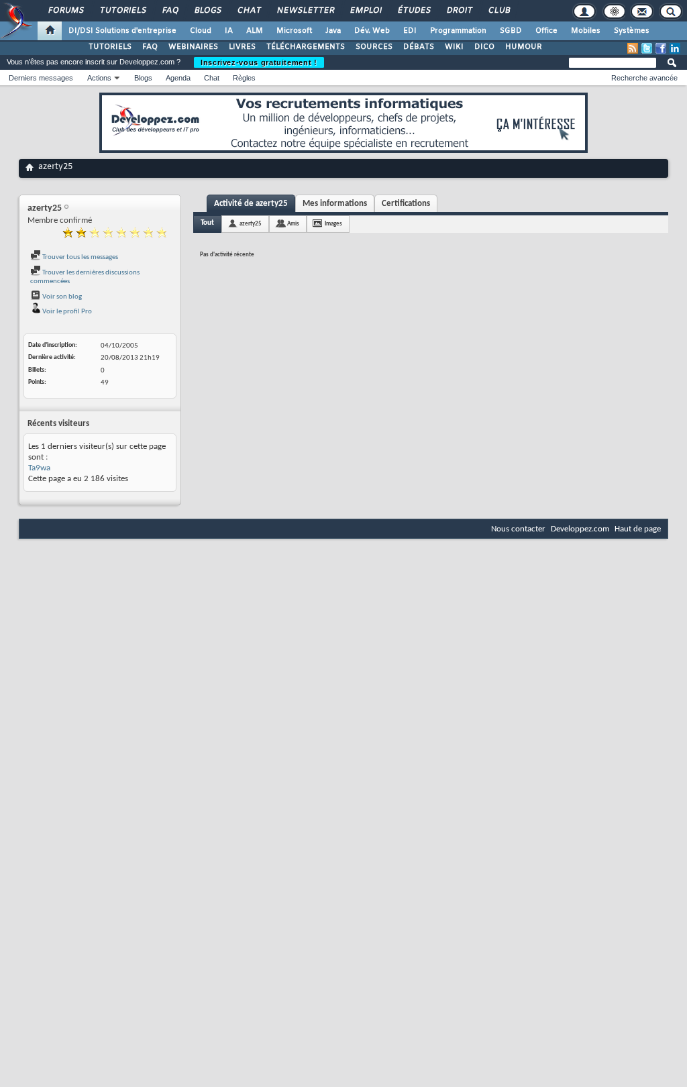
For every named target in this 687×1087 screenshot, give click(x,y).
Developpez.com (580, 529)
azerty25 (251, 224)
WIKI (454, 47)
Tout (207, 223)
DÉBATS (418, 47)
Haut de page (638, 529)
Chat (248, 10)
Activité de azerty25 (251, 203)
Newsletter (305, 10)
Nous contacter (518, 529)
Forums (65, 10)
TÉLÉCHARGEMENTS (305, 47)
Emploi (365, 10)
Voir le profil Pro (66, 311)
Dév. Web (372, 31)
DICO (484, 47)
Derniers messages (41, 78)
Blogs (207, 10)
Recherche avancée (644, 78)
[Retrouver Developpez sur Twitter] (646, 48)
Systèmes (631, 31)
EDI (410, 31)
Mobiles (585, 31)
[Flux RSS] (632, 48)
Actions (99, 78)
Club (498, 10)
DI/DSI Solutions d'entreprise (122, 31)
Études (413, 10)
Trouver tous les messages (79, 257)
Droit (459, 10)
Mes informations (335, 203)
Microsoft (294, 31)
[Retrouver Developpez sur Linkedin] (675, 48)
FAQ (169, 10)
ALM (254, 31)
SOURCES (374, 47)
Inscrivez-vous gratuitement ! (259, 62)
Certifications (406, 203)
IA (229, 31)
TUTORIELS (110, 47)
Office (546, 31)
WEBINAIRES (193, 47)
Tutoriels (122, 10)
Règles (244, 78)
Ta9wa (39, 468)
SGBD (511, 31)
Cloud (200, 31)
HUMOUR (523, 47)
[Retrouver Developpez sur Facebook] (660, 48)
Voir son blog (61, 297)
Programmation (458, 31)
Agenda (178, 78)
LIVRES (242, 47)
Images (333, 224)
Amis (293, 224)
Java (333, 31)
